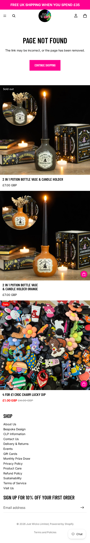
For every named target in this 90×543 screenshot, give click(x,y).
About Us (9, 424)
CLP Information (14, 434)
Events (8, 448)
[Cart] (85, 15)
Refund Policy (12, 473)
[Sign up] (82, 507)
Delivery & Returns (15, 443)
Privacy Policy (13, 463)
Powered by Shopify (62, 523)
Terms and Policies (45, 532)
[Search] (13, 15)
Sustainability (12, 478)
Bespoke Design (14, 429)
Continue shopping (45, 65)
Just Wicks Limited (37, 523)
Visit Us (8, 488)
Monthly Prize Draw (16, 458)
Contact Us (11, 439)
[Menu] (5, 16)
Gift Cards (10, 453)
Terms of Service (14, 483)
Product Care (12, 468)
